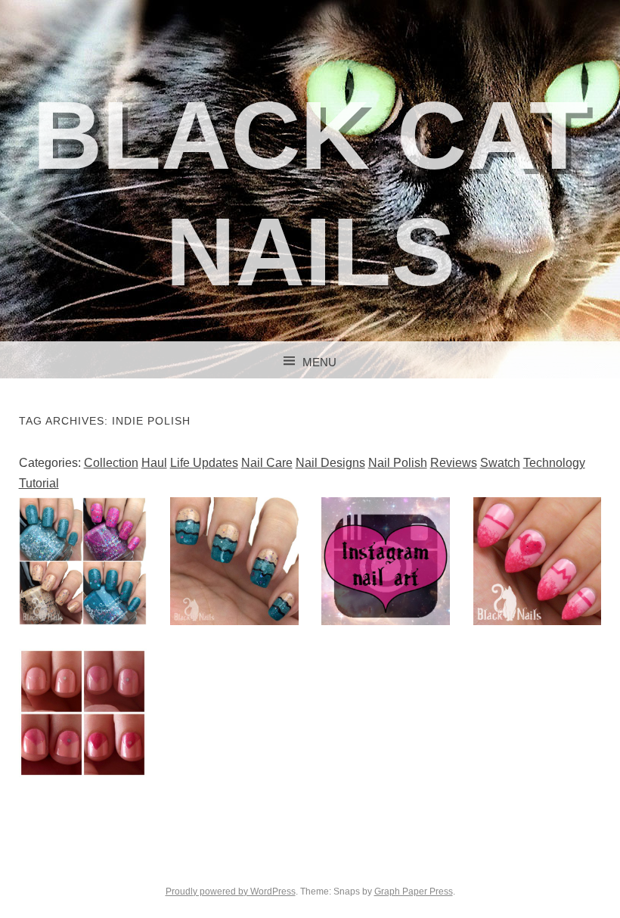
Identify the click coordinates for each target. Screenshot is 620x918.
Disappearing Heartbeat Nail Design (537, 561)
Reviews (453, 462)
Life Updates (204, 462)
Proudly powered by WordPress (231, 891)
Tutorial (39, 483)
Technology (554, 462)
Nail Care (267, 462)
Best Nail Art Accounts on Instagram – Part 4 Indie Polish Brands (386, 577)
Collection (111, 462)
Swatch (500, 462)
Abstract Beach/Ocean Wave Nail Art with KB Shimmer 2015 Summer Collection (234, 588)
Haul (154, 462)
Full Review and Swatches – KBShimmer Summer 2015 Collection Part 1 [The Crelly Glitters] (83, 611)
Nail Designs (330, 462)
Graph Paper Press (413, 891)
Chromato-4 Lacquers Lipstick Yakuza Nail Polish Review (82, 728)
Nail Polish (397, 462)
